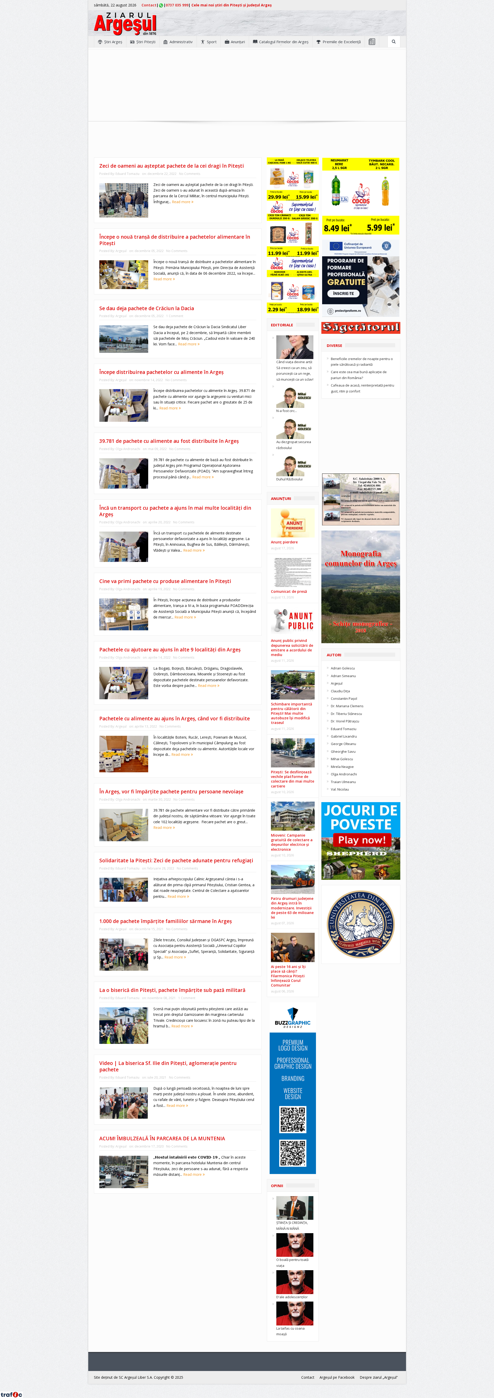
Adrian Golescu (343, 668)
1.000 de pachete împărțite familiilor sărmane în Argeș (165, 921)
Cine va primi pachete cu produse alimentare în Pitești (165, 581)
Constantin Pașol (344, 698)
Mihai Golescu (342, 759)
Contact (149, 5)
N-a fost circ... (286, 410)
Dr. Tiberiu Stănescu (346, 713)
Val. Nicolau (340, 789)
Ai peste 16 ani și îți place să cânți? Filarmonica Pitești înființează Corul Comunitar (288, 976)
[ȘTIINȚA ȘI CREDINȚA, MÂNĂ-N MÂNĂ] (294, 1207)
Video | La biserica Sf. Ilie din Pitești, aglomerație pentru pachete (168, 1066)
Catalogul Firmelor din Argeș (283, 41)
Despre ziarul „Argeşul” (379, 1377)
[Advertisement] (247, 85)
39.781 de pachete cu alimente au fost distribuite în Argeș (169, 441)
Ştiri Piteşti (145, 41)
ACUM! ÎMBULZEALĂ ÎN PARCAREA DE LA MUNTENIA (162, 1138)
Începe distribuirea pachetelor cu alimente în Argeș (161, 372)
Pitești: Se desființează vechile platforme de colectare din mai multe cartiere (292, 778)
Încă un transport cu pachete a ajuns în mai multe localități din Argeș (175, 511)
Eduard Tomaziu (127, 174)
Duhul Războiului (289, 479)
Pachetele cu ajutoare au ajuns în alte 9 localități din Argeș (170, 649)
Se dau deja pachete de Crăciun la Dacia (146, 308)
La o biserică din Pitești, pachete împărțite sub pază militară (172, 990)
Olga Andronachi (128, 449)
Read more (181, 201)
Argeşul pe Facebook (337, 1377)
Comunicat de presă (289, 591)
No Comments (189, 174)
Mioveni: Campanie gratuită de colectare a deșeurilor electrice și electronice (292, 842)
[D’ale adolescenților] (294, 1281)
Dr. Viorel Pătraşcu (345, 721)
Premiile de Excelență (342, 41)
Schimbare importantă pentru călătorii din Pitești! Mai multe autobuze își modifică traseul (291, 713)
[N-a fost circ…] (294, 395)
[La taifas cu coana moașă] (294, 1313)
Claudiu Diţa (340, 691)
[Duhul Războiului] (294, 464)
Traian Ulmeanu (343, 781)
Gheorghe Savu (343, 751)
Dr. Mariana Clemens (347, 706)
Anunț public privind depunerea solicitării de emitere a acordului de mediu (292, 647)
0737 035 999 (177, 5)
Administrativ (181, 41)
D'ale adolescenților (292, 1297)
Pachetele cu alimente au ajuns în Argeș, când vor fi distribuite (174, 718)
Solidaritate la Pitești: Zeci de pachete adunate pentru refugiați (176, 860)
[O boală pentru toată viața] (294, 1244)
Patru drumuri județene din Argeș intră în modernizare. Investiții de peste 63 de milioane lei (292, 908)
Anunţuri (238, 41)
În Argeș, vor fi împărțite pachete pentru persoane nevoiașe (171, 791)
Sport (212, 41)
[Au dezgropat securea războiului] (294, 427)
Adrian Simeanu (343, 676)
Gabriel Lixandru (344, 736)
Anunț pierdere (284, 542)
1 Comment (174, 316)
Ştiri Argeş (113, 41)
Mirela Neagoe (342, 766)
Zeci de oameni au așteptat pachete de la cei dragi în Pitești (171, 166)
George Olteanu (343, 743)
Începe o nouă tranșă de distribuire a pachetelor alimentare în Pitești (174, 240)
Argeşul (121, 251)
